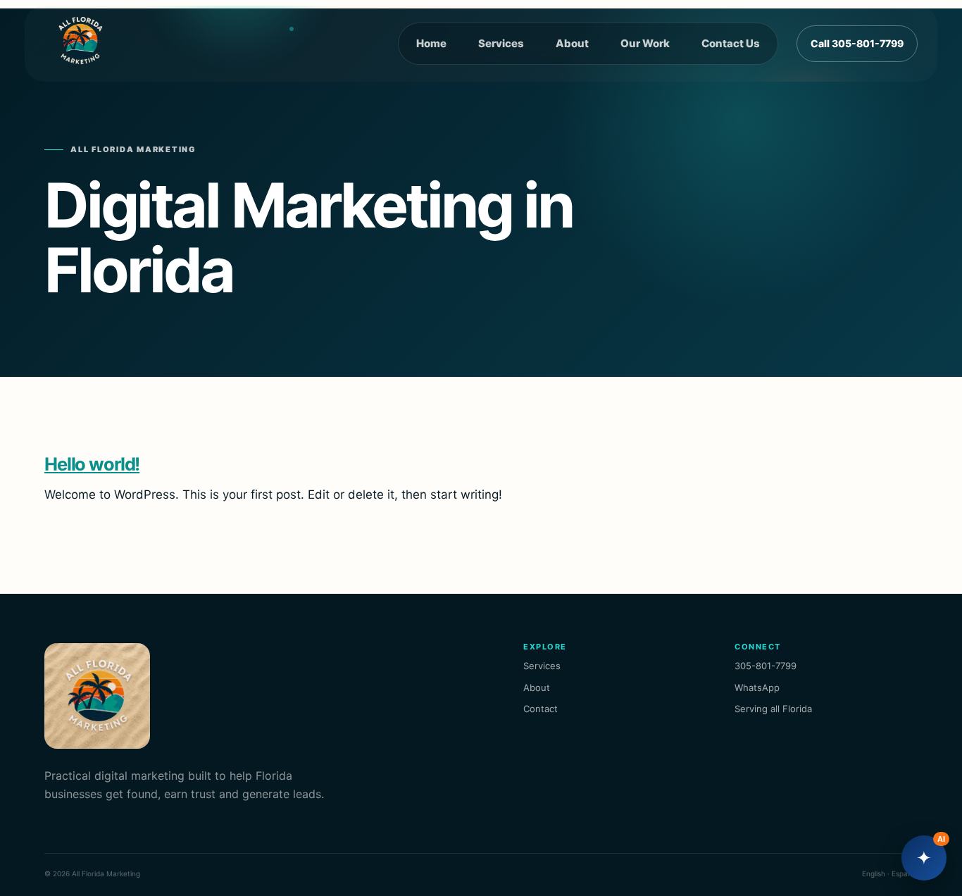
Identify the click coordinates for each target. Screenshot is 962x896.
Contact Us (730, 43)
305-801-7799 (766, 665)
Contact (540, 708)
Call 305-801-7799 (857, 43)
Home (431, 43)
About (572, 43)
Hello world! (91, 464)
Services (501, 43)
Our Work (645, 43)
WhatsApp (757, 687)
